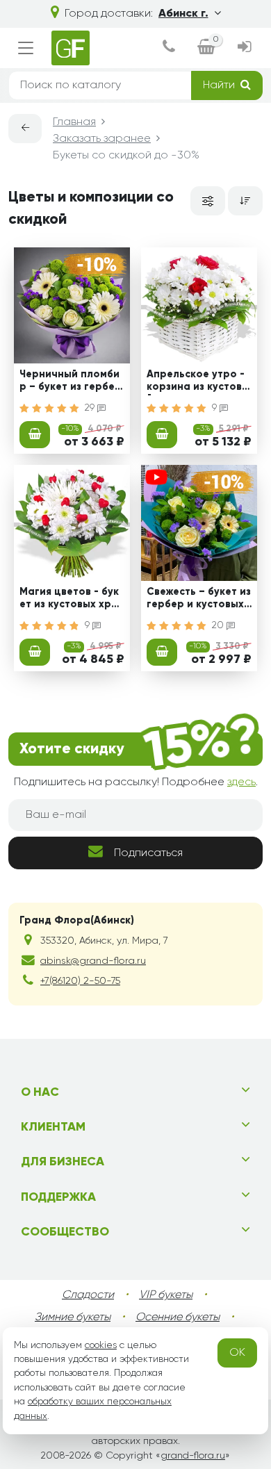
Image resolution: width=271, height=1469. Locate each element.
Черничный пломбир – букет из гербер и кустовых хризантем (70, 382)
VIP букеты (165, 1295)
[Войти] (245, 48)
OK (237, 1353)
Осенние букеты (178, 1317)
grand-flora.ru (193, 1456)
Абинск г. (183, 13)
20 (219, 625)
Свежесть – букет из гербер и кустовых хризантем (199, 599)
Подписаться (148, 853)
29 (91, 408)
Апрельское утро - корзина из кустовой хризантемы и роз (198, 382)
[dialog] (168, 48)
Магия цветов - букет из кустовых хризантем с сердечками (70, 599)
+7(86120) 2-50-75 (80, 981)
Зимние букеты (72, 1317)
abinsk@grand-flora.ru (93, 961)
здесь (241, 782)
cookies (101, 1345)
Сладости (88, 1295)
